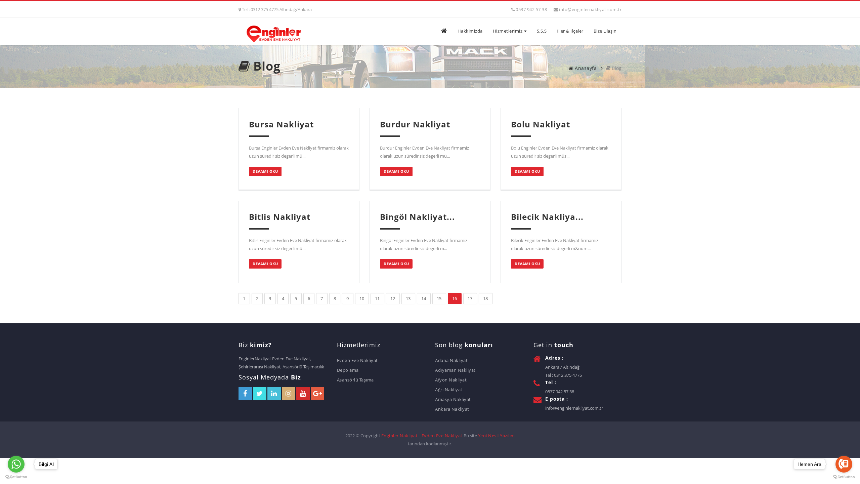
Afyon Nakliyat (451, 380)
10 (361, 298)
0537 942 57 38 (531, 9)
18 (485, 298)
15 (439, 298)
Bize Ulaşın (605, 31)
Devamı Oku (265, 171)
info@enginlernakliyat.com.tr (590, 9)
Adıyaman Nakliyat (455, 370)
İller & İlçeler (570, 31)
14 (423, 298)
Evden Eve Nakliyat (357, 360)
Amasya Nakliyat (453, 399)
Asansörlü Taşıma (355, 380)
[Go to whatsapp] (16, 464)
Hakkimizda (470, 31)
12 (392, 298)
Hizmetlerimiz (508, 31)
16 (454, 298)
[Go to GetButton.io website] (16, 477)
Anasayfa (585, 68)
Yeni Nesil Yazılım (496, 436)
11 (377, 298)
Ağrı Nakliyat (449, 390)
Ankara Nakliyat (452, 409)
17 (470, 298)
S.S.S (542, 31)
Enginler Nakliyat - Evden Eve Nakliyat (422, 436)
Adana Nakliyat (451, 360)
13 (408, 298)
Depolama (348, 370)
